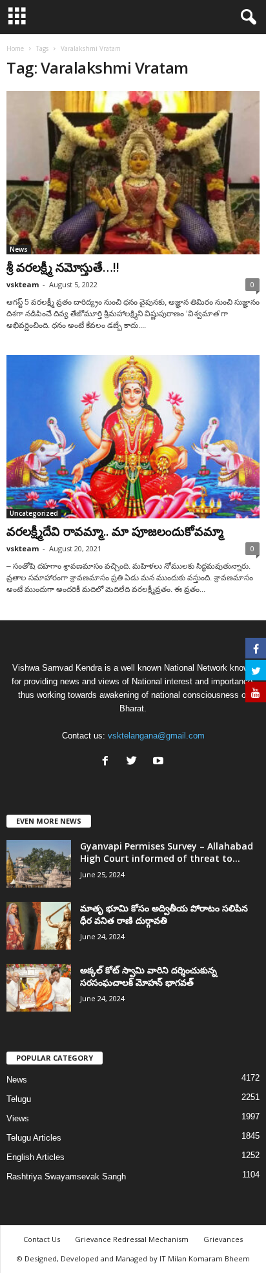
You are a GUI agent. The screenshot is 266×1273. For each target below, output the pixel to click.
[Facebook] (108, 762)
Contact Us (41, 1239)
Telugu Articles (33, 1138)
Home (15, 48)
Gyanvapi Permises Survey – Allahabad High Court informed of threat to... (166, 852)
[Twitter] (134, 762)
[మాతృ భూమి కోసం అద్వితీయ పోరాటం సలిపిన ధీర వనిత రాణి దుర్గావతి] (38, 926)
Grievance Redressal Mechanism (132, 1239)
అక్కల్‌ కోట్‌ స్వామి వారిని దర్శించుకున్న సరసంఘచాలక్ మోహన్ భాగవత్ (148, 976)
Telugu (18, 1099)
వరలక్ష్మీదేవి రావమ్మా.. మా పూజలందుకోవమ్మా (114, 531)
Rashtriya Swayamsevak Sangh (66, 1176)
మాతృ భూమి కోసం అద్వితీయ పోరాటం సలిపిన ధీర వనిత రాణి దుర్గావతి (164, 914)
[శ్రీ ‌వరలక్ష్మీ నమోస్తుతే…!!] (133, 172)
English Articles (35, 1157)
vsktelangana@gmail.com (156, 735)
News (19, 249)
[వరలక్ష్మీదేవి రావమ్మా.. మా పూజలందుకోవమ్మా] (133, 436)
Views (17, 1118)
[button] (246, 17)
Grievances (223, 1239)
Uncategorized (34, 513)
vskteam (22, 284)
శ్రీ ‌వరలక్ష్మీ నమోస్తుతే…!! (62, 267)
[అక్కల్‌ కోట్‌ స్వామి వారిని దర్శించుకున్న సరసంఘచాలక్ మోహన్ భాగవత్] (38, 988)
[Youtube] (160, 762)
